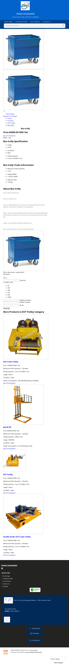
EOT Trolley (11, 123)
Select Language (58, 662)
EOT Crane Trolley (10, 362)
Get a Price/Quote (9, 136)
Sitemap (5, 586)
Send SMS (36, 633)
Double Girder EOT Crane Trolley (17, 537)
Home (9, 118)
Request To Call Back (10, 116)
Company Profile (21, 22)
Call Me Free (36, 640)
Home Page (8, 22)
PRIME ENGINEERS (25, 15)
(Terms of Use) (34, 650)
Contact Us (47, 22)
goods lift (7, 427)
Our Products (35, 22)
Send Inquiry (10, 114)
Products (10, 121)
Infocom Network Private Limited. (33, 652)
